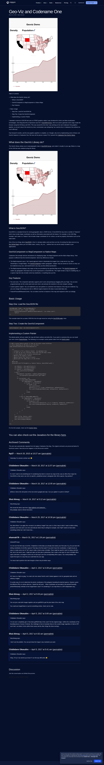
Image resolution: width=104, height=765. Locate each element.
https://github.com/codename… (37, 507)
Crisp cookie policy (84, 755)
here (63, 435)
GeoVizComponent (35, 263)
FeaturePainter (23, 339)
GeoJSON (28, 242)
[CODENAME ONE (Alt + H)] (11, 3)
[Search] (70, 2)
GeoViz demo (65, 339)
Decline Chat (89, 761)
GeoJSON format (47, 122)
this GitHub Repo (14, 244)
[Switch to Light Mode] (75, 2)
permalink (46, 453)
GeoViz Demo (33, 428)
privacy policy (95, 755)
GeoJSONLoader (58, 318)
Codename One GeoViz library (66, 135)
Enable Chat (97, 761)
